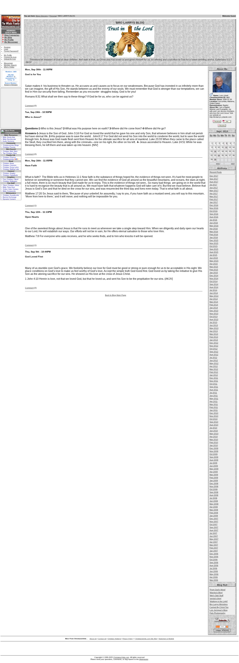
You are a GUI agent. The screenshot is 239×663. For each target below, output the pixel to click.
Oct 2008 (214, 489)
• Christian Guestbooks (10, 195)
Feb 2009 (214, 478)
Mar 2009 (214, 475)
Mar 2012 (214, 369)
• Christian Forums (8, 147)
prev (218, 163)
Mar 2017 (214, 196)
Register (7, 47)
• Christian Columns (8, 165)
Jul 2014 (213, 290)
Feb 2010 (214, 442)
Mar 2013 (214, 334)
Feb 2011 (214, 407)
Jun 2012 (214, 360)
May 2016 (214, 226)
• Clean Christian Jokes (10, 185)
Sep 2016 (214, 214)
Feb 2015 (214, 270)
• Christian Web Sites (9, 151)
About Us (93, 639)
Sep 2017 (214, 179)
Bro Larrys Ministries (219, 604)
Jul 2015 (213, 255)
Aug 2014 (214, 287)
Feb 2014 (214, 305)
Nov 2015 (214, 243)
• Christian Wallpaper (9, 181)
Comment (29, 106)
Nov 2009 (214, 451)
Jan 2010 (214, 445)
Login (6, 49)
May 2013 (214, 328)
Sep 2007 (214, 527)
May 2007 (214, 539)
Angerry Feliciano (11, 85)
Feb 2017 (214, 199)
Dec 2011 (214, 378)
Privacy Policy (128, 639)
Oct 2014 (214, 281)
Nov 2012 (214, 346)
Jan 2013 (214, 340)
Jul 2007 (213, 533)
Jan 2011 (214, 410)
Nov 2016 (214, 208)
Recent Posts (216, 172)
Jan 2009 (214, 480)
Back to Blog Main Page (115, 295)
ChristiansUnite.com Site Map (146, 639)
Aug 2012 (214, 355)
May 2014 (214, 296)
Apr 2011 (214, 401)
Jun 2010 (214, 431)
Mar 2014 (214, 302)
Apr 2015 (214, 264)
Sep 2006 (214, 562)
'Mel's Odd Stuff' (216, 596)
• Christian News (7, 163)
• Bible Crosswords (8, 191)
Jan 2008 (214, 516)
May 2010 (214, 434)
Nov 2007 (214, 521)
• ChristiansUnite (9, 159)
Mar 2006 (214, 580)
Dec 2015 (214, 240)
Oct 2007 (214, 524)
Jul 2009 (213, 463)
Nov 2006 (214, 557)
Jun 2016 (214, 223)
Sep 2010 (214, 422)
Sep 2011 (214, 387)
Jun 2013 (214, 325)
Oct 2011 (213, 384)
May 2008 (214, 504)
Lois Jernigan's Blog (218, 610)
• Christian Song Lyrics (10, 167)
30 (215, 159)
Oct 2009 (214, 454)
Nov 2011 (214, 381)
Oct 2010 (214, 419)
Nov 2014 (214, 278)
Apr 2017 (214, 193)
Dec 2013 (214, 311)
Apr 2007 (214, 542)
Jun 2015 (214, 258)
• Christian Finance (8, 157)
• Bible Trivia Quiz (8, 187)
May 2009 (214, 469)
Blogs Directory (42, 16)
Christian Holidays (114, 639)
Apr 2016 (214, 229)
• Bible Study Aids (8, 137)
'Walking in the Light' (219, 601)
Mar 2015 (214, 267)
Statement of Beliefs (166, 639)
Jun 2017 (214, 188)
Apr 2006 (214, 577)
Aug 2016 (214, 217)
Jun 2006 (214, 571)
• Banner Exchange (8, 197)
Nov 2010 (214, 416)
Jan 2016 (214, 237)
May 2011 (214, 398)
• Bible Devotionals (8, 139)
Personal (52, 16)
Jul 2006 (213, 568)
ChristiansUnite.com (121, 657)
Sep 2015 (214, 249)
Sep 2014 (214, 284)
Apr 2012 (214, 366)
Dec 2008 (214, 483)
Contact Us (102, 639)
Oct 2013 (214, 316)
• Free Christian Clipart (9, 179)
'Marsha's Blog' (216, 593)
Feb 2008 (214, 513)
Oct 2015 (214, 246)
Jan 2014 (214, 308)
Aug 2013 (214, 319)
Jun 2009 (214, 466)
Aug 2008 (214, 495)
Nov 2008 (214, 486)
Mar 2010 (214, 439)
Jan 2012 (214, 375)
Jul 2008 (213, 498)
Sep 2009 (214, 457)
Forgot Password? (11, 51)
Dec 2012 (214, 343)
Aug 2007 (214, 530)
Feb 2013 (214, 337)
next (232, 163)
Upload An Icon (10, 59)
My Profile (8, 55)
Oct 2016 (214, 211)
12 (226, 147)
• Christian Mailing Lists (10, 169)
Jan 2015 (214, 273)
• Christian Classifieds (9, 175)
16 (215, 151)
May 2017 (214, 191)
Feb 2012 (214, 372)
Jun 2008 (214, 501)
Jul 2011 (213, 393)
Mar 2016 (214, 232)
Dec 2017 (214, 176)
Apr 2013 (214, 331)
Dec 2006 (214, 554)
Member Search (10, 65)
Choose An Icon (10, 57)
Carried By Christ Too (219, 607)
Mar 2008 (214, 510)
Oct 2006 (214, 560)
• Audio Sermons (7, 141)
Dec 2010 (214, 413)
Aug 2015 (214, 252)
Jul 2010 (213, 428)
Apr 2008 (214, 507)
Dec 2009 (214, 448)
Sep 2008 (214, 492)
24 (219, 155)
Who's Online (9, 67)
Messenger (8, 63)
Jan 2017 (214, 202)
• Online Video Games (9, 189)
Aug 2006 (214, 565)
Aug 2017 (214, 182)
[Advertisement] (11, 108)
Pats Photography (217, 613)
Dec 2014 (214, 275)
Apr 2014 (214, 299)
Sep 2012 (214, 352)
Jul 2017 (213, 185)
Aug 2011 (214, 390)
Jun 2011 (214, 396)
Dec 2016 (214, 205)
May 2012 (214, 363)
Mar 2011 (214, 404)
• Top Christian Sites (9, 153)
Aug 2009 (214, 460)
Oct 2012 (214, 349)
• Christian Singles (8, 173)
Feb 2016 (214, 234)
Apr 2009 (214, 472)
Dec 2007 (214, 519)
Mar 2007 (214, 545)
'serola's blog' (215, 598)
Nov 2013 (214, 314)
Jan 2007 (214, 551)
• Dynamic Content (8, 199)
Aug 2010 (214, 425)
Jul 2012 (213, 357)
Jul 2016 (213, 220)
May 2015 (214, 261)
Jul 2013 (213, 322)
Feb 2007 (214, 548)
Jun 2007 (214, 536)
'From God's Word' (218, 590)
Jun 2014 (214, 293)
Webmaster (143, 659)
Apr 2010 (214, 437)
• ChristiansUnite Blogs (10, 145)
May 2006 (214, 574)
